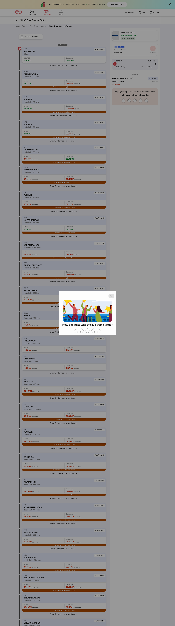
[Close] (111, 296)
